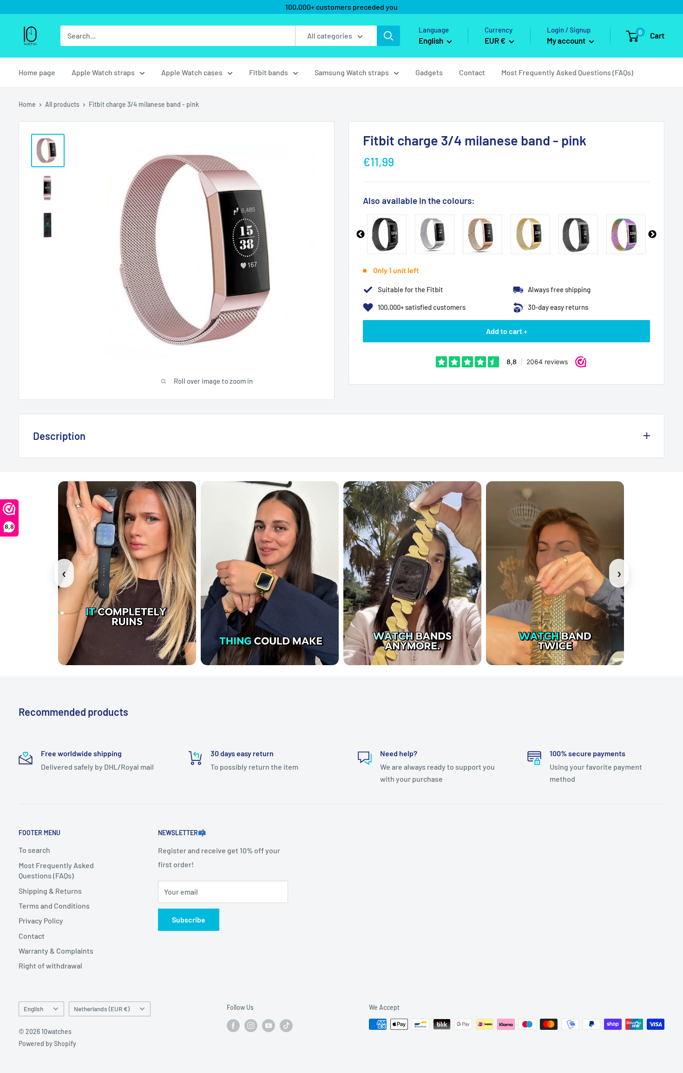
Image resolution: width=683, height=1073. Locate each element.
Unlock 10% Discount (251, 612)
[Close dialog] (511, 413)
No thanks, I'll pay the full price (251, 646)
